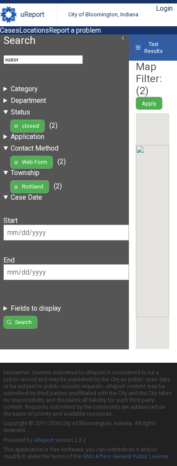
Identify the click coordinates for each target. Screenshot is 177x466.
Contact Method (34, 148)
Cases (9, 30)
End (9, 260)
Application (27, 137)
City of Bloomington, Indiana (103, 14)
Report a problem (75, 30)
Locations (34, 30)
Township (25, 173)
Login (164, 8)
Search (23, 322)
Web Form (34, 162)
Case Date (26, 197)
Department (28, 100)
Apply (149, 103)
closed (30, 126)
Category (24, 89)
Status (20, 112)
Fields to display (36, 308)
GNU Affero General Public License (125, 456)
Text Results (153, 47)
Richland (32, 186)
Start (10, 220)
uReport (32, 14)
